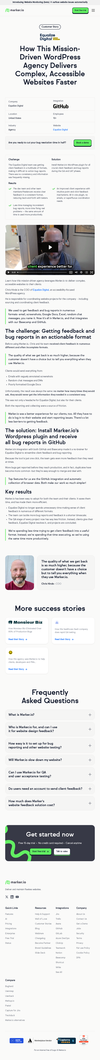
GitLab (59, 934)
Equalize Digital (60, 130)
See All (59, 972)
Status (8, 943)
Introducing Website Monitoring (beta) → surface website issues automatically (50, 2)
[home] (14, 10)
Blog (37, 929)
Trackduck (10, 1016)
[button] (93, 10)
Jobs (78, 929)
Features (9, 914)
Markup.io (9, 1001)
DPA (78, 958)
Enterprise (10, 934)
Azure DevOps (62, 938)
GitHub (59, 929)
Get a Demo (82, 924)
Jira (57, 914)
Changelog (40, 938)
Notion (59, 953)
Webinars (39, 934)
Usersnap (9, 991)
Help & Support (42, 914)
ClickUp (59, 943)
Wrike (58, 967)
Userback (9, 996)
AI (6, 919)
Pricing (8, 924)
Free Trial (9, 938)
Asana (58, 924)
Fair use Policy (83, 948)
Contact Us (81, 919)
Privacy (79, 943)
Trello (58, 919)
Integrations (10, 929)
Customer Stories (43, 924)
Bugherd (9, 986)
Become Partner (42, 943)
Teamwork (60, 948)
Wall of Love (41, 919)
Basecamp (60, 958)
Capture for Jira (12, 1011)
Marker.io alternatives (15, 1020)
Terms (79, 938)
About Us (80, 914)
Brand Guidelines (43, 948)
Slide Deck (40, 953)
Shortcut (60, 963)
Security (80, 934)
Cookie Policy (82, 953)
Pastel (8, 1006)
